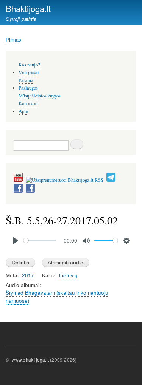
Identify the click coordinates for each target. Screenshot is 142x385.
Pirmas (13, 39)
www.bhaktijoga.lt (30, 359)
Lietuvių (68, 275)
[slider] (39, 240)
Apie (23, 111)
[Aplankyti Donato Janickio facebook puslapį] (18, 191)
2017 (28, 275)
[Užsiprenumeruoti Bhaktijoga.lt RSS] (64, 180)
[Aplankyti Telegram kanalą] (110, 180)
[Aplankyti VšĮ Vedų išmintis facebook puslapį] (30, 191)
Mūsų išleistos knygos (40, 96)
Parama (26, 80)
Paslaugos (28, 88)
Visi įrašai (29, 72)
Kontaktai (28, 103)
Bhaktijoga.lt (28, 8)
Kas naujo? (29, 65)
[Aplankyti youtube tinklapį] (18, 180)
